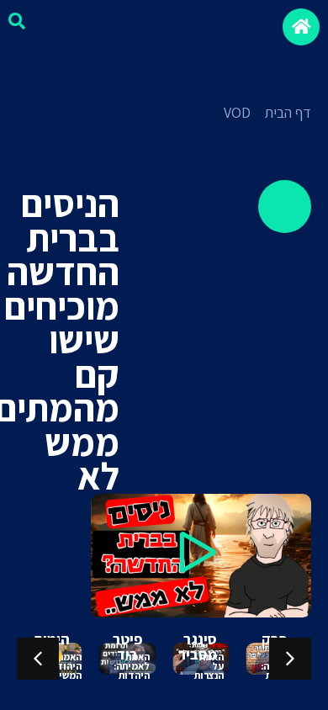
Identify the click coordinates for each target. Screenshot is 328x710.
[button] (201, 555)
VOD (237, 112)
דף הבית (287, 112)
